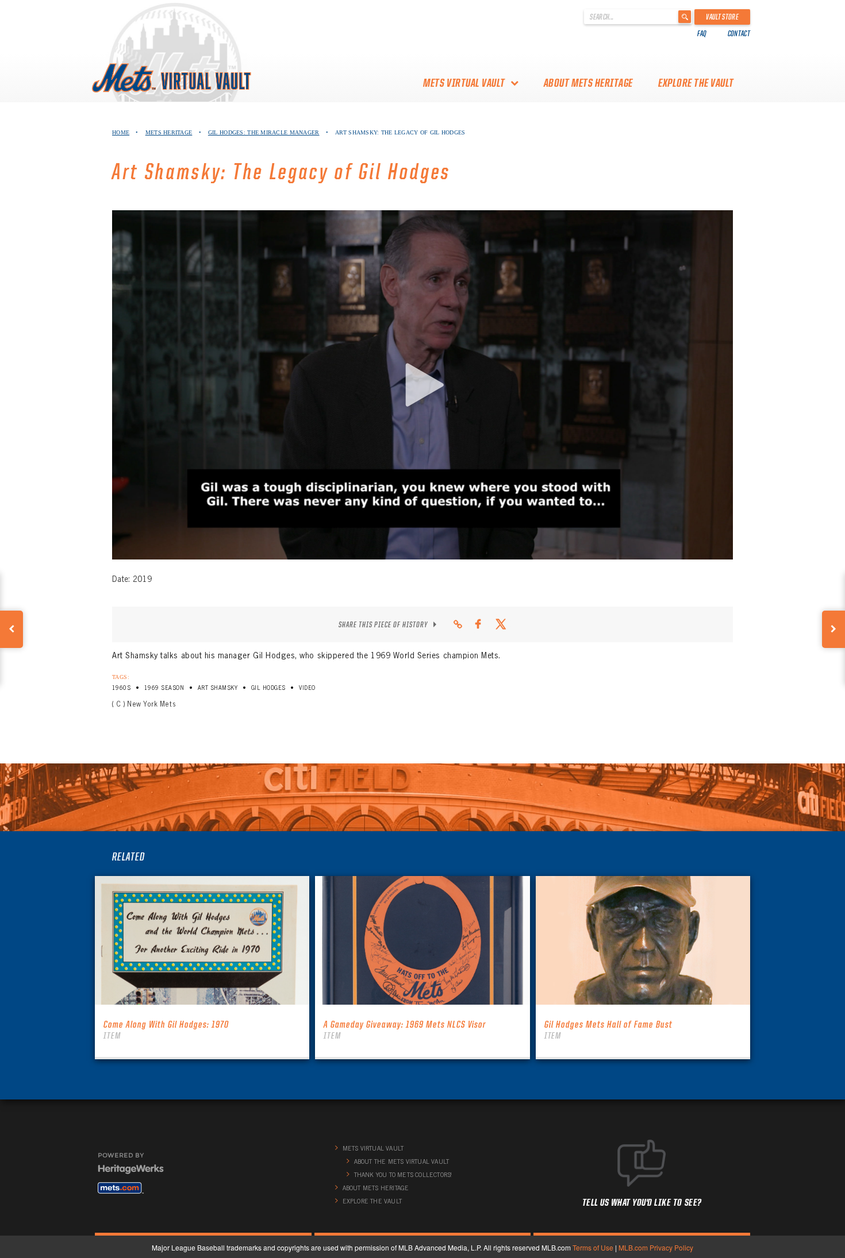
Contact (739, 33)
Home (120, 132)
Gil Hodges (268, 688)
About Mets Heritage (588, 82)
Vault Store (722, 17)
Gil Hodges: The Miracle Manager (264, 132)
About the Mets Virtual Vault (402, 1161)
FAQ (702, 33)
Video (307, 688)
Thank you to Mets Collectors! (403, 1175)
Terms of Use (593, 1247)
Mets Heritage (169, 132)
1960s (121, 688)
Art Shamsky (217, 688)
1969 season (164, 688)
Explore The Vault (696, 82)
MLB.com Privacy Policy (656, 1247)
